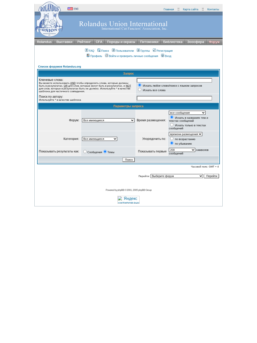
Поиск (105, 50)
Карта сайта (190, 9)
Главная (169, 9)
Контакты (213, 9)
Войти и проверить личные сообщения (133, 56)
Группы (145, 50)
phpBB (120, 190)
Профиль (96, 56)
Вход (168, 56)
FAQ (91, 50)
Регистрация (165, 50)
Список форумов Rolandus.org (59, 66)
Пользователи (125, 50)
